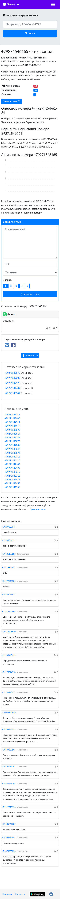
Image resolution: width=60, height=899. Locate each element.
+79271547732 (12, 437)
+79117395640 (9, 632)
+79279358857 (9, 567)
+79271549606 (12, 378)
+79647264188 (9, 784)
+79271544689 (12, 388)
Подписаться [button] (31, 356)
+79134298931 (9, 692)
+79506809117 (9, 540)
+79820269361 (9, 767)
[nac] (53, 4)
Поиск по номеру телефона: (21, 15)
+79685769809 (9, 824)
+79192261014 (9, 730)
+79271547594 (12, 453)
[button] (30, 33)
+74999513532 (9, 581)
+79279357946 (9, 527)
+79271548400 (12, 418)
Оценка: (7, 280)
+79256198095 (9, 655)
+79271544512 (12, 426)
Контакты (20, 894)
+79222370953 (9, 807)
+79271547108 (12, 464)
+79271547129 (12, 468)
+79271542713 (12, 476)
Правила (7, 894)
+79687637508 (9, 750)
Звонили (12, 4)
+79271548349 (12, 393)
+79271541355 (12, 487)
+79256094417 (9, 595)
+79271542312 (12, 457)
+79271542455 (12, 483)
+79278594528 (9, 672)
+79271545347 (12, 449)
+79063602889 (9, 713)
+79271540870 (12, 373)
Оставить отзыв (10, 101)
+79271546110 (12, 460)
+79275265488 (9, 611)
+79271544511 (12, 422)
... (15, 314)
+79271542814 (12, 434)
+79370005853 (9, 851)
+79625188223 (9, 554)
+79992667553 (9, 838)
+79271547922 (12, 383)
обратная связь (37, 509)
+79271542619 (12, 472)
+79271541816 (12, 479)
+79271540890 (12, 430)
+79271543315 (12, 414)
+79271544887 (12, 445)
